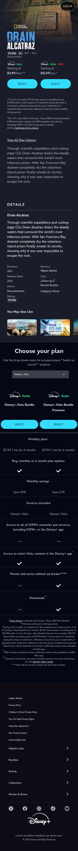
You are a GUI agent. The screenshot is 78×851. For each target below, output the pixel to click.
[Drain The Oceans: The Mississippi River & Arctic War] (55, 327)
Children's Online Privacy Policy (23, 712)
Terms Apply (16, 620)
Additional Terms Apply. (26, 128)
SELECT (22, 83)
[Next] (71, 326)
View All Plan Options (21, 140)
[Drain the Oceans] (22, 327)
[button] (39, 748)
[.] (11, 808)
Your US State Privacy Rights (21, 719)
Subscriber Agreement (19, 726)
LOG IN (67, 6)
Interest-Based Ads (17, 740)
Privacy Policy (15, 705)
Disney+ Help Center (43, 661)
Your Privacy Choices (18, 733)
